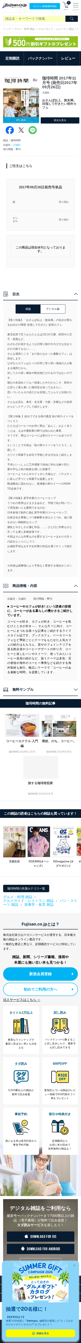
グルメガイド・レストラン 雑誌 (56, 29)
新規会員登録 (40, 974)
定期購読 (12, 58)
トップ (7, 29)
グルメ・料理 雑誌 (24, 29)
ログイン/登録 (44, 6)
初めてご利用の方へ (40, 989)
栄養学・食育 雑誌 (39, 905)
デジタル (15, 220)
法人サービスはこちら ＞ (21, 999)
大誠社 (17, 144)
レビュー (68, 58)
